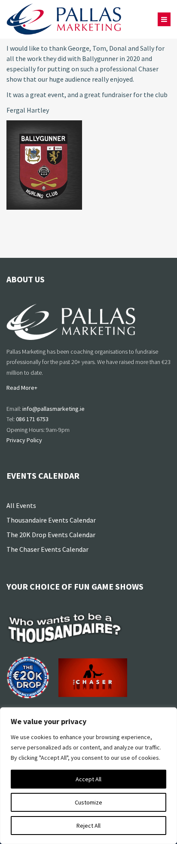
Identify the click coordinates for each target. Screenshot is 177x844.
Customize (88, 802)
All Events (21, 505)
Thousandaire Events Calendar (51, 520)
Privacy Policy (24, 440)
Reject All (88, 825)
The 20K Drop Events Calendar (50, 534)
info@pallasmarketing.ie (53, 409)
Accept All (88, 779)
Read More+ (21, 387)
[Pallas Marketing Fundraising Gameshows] (64, 19)
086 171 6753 (32, 419)
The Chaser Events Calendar (47, 549)
